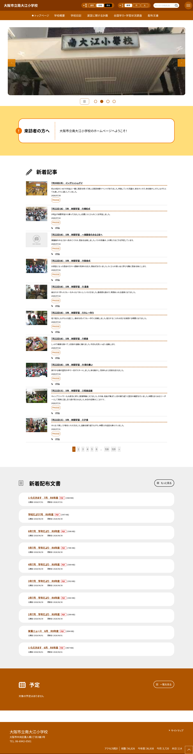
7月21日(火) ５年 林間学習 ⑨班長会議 (71, 390)
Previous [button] (12, 63)
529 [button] (113, 449)
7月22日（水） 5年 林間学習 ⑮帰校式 (70, 208)
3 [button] (107, 101)
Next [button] (181, 63)
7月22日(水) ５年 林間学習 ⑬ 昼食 (70, 286)
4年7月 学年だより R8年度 (44, 564)
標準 (128, 5)
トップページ (41, 15)
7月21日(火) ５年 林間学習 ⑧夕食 (69, 419)
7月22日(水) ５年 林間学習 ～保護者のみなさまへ (76, 234)
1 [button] (95, 101)
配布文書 (153, 15)
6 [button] (96, 449)
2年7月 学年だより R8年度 (44, 597)
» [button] (119, 449)
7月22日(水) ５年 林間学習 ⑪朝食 (69, 338)
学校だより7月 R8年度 (41, 514)
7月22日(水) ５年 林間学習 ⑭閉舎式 (70, 260)
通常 (92, 5)
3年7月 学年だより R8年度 (44, 581)
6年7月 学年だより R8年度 (44, 531)
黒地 (108, 5)
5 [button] (92, 449)
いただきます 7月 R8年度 (43, 497)
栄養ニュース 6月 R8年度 (43, 631)
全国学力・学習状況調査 (128, 15)
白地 (100, 5)
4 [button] (114, 101)
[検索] (176, 5)
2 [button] (101, 101)
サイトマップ (177, 730)
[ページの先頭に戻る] (189, 750)
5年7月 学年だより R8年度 (44, 547)
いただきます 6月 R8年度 (43, 647)
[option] (96, 61)
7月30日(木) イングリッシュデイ (67, 182)
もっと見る (166, 483)
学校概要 (59, 15)
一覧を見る (166, 684)
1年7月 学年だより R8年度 (44, 614)
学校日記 (76, 15)
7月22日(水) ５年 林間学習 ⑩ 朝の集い (72, 364)
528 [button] (107, 449)
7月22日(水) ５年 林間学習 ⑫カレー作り (72, 312)
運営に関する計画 (97, 15)
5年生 (57, 227)
